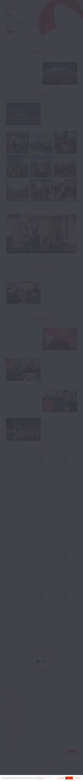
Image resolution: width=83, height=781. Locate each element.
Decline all (77, 778)
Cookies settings (60, 778)
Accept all (69, 778)
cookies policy (41, 778)
